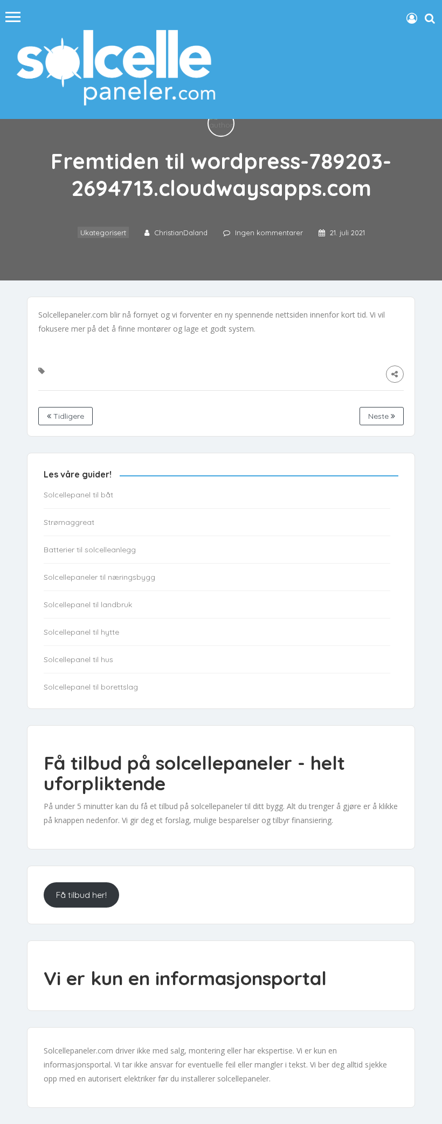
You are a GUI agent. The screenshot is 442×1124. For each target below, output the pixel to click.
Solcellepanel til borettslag (91, 687)
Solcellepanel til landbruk (88, 604)
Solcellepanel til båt (78, 495)
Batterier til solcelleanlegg (90, 549)
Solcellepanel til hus (78, 659)
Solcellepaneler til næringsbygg (99, 577)
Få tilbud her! (81, 894)
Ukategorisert (103, 233)
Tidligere (67, 416)
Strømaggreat (69, 522)
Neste (379, 416)
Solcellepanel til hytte (81, 632)
